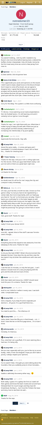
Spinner (7, 72)
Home (36, 418)
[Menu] (2, 2)
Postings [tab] (26, 49)
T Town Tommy (9, 157)
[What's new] (36, 2)
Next (21, 403)
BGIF (5, 396)
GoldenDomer (9, 178)
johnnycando (9, 329)
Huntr (6, 213)
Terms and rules (14, 418)
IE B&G (5, 415)
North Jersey (29, 24)
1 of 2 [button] (15, 403)
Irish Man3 (8, 101)
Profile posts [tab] (5, 49)
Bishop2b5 (8, 288)
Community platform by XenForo (17, 423)
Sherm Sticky (9, 169)
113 (3, 40)
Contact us (4, 418)
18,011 (4, 35)
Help (31, 418)
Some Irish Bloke (10, 80)
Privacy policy (24, 418)
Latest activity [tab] (16, 49)
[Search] (40, 2)
